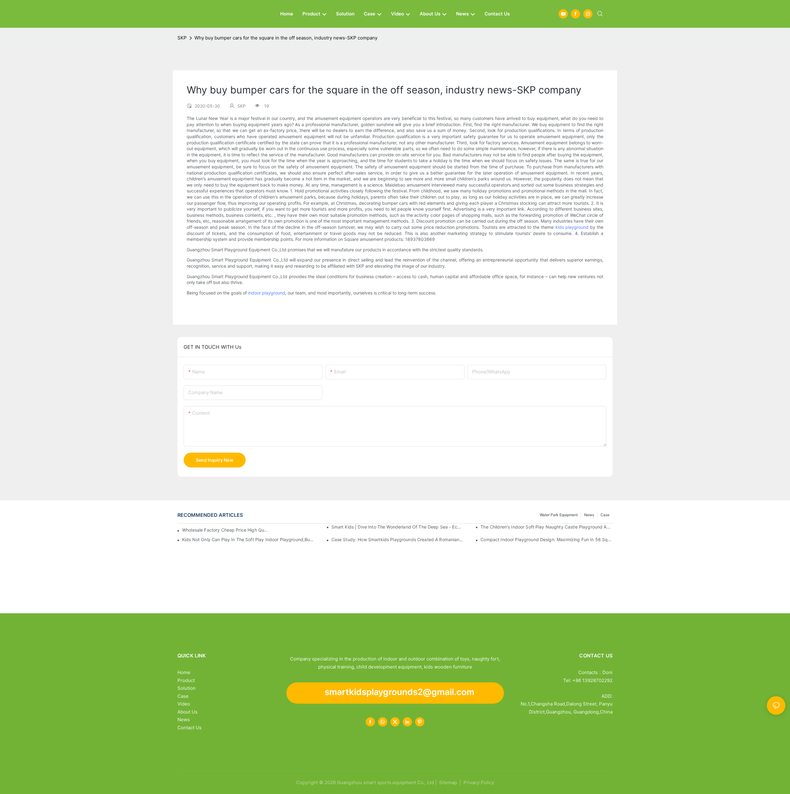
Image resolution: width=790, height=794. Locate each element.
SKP (182, 38)
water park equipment (559, 514)
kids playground (572, 227)
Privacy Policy (479, 782)
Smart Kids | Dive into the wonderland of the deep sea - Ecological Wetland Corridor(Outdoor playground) (397, 526)
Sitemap (447, 782)
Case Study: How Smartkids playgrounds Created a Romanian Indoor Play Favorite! (397, 539)
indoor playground (266, 292)
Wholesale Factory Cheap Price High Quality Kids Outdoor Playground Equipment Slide (225, 530)
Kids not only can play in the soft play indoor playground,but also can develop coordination (248, 539)
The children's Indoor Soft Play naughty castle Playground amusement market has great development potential (546, 526)
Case (605, 514)
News (589, 514)
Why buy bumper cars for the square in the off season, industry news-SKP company (285, 38)
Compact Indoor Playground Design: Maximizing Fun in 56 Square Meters (546, 539)
